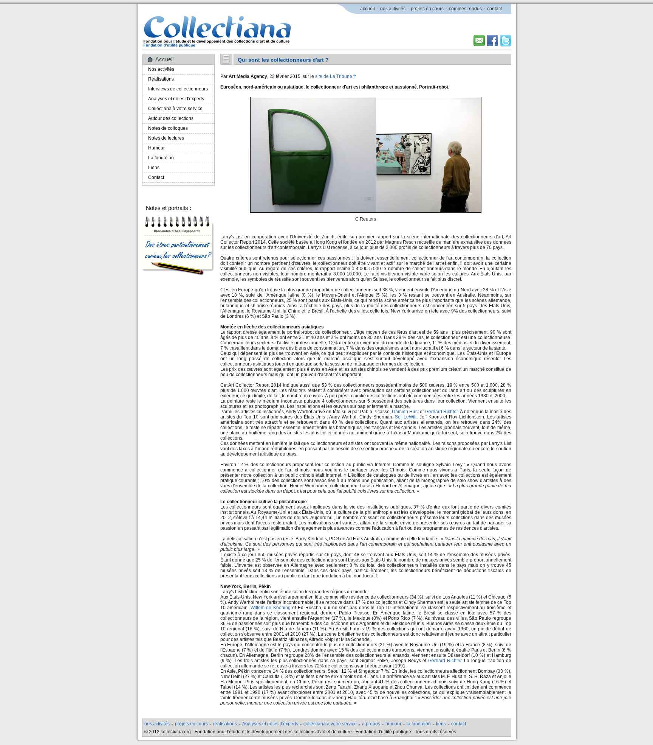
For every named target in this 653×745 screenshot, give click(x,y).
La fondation (161, 157)
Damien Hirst (405, 411)
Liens (153, 167)
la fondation (419, 723)
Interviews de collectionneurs (178, 89)
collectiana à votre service (330, 723)
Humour (156, 148)
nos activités (392, 8)
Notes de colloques (168, 128)
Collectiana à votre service (175, 108)
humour (393, 723)
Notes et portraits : (168, 208)
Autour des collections (170, 118)
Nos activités (161, 69)
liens (441, 723)
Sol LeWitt (405, 417)
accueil (367, 8)
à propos (371, 723)
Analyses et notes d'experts (176, 98)
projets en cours (427, 8)
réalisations (225, 723)
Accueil (164, 59)
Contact (156, 177)
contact (494, 8)
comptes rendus (465, 8)
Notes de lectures (166, 138)
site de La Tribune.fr (335, 76)
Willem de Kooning (271, 607)
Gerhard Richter (441, 411)
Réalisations (161, 79)
